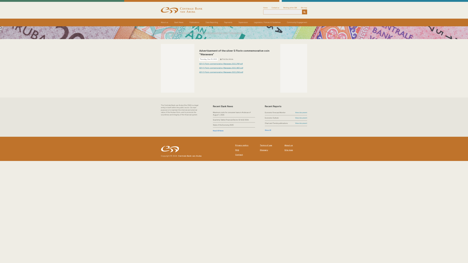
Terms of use (266, 145)
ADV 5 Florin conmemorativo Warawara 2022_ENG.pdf (221, 72)
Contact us (275, 8)
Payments (228, 22)
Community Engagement (297, 22)
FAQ (237, 150)
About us (164, 22)
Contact (239, 155)
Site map (304, 8)
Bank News (178, 22)
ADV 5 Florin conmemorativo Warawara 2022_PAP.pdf (221, 64)
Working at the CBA (290, 8)
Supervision (243, 22)
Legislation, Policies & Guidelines (267, 22)
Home (265, 8)
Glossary (264, 150)
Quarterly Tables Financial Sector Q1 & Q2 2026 (231, 120)
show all (268, 130)
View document (301, 112)
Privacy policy (242, 145)
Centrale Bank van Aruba (189, 156)
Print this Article (227, 59)
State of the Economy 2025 (223, 125)
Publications (194, 22)
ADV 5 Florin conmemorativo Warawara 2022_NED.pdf (221, 68)
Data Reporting (212, 22)
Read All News (218, 131)
